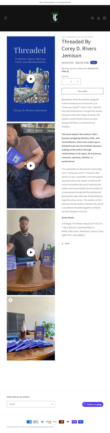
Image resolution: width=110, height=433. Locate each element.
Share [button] (67, 243)
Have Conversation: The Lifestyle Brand (26, 427)
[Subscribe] (52, 404)
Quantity (65, 76)
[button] (6, 18)
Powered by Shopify (47, 427)
